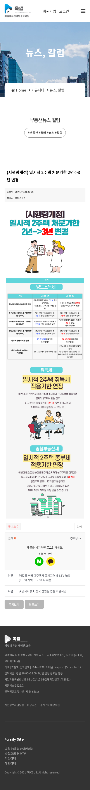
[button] (83, 11)
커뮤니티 (37, 90)
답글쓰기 (34, 604)
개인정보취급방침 (14, 705)
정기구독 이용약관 (50, 705)
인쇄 (79, 526)
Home (20, 90)
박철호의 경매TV (15, 753)
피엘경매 (10, 758)
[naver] (39, 561)
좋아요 (13, 526)
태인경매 (10, 763)
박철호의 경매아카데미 (19, 748)
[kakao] (50, 561)
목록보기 (14, 604)
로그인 (64, 11)
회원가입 (49, 11)
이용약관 (32, 705)
